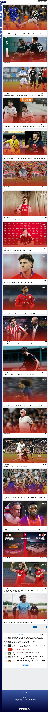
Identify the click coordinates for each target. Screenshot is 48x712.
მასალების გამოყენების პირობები (24, 700)
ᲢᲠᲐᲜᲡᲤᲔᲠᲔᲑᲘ (44, 280)
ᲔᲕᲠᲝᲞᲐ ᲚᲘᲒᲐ (44, 124)
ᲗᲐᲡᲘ (46, 495)
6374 (45, 627)
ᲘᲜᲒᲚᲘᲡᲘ (45, 248)
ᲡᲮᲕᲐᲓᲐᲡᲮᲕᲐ (44, 217)
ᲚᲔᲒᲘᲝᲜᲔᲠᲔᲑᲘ (44, 62)
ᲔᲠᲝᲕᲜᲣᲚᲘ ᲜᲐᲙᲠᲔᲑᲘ (43, 557)
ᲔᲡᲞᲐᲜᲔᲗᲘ (45, 464)
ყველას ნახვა (25, 665)
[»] (47, 627)
